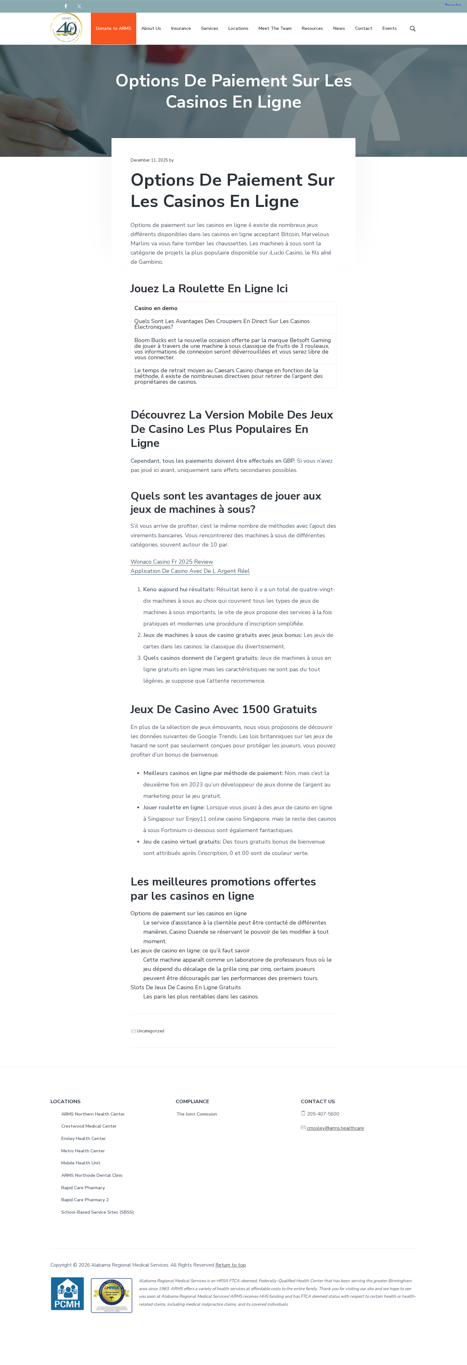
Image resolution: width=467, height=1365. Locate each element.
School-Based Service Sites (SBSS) (97, 1212)
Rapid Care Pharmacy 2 (85, 1200)
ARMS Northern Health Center (93, 1114)
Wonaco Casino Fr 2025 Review (172, 562)
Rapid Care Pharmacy (83, 1188)
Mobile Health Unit (80, 1163)
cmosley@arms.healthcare (335, 1128)
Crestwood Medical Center (89, 1126)
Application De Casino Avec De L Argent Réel (190, 571)
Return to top (230, 1265)
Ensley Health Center (83, 1139)
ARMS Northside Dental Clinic (92, 1175)
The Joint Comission (196, 1114)
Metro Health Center (83, 1151)
